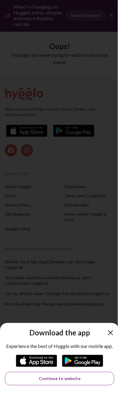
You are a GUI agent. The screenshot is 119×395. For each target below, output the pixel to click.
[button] (110, 332)
